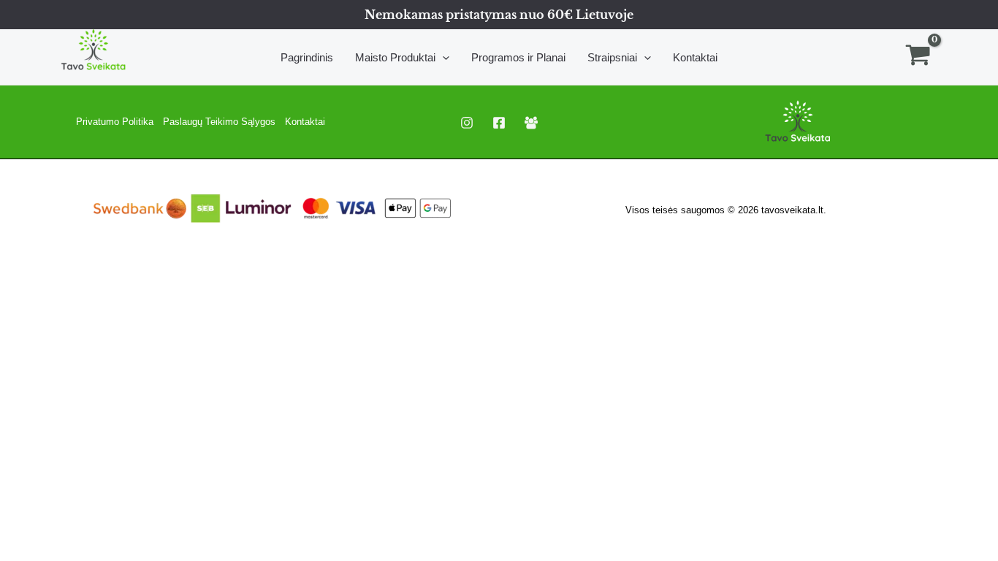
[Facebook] (499, 122)
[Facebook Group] (531, 122)
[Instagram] (466, 122)
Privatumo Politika (114, 121)
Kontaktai (305, 121)
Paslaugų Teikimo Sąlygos (219, 121)
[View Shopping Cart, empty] (918, 57)
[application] (442, 58)
